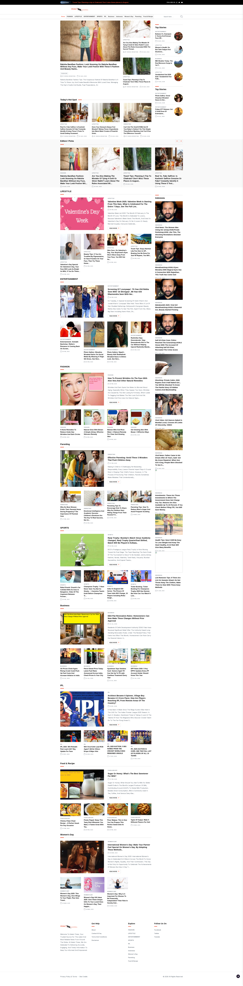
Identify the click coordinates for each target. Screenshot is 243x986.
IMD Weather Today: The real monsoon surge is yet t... (164, 63)
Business (111, 16)
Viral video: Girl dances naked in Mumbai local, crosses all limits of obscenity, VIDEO (168, 422)
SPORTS (99, 16)
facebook (157, 930)
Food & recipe (148, 16)
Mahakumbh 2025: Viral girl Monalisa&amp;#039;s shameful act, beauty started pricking (168, 307)
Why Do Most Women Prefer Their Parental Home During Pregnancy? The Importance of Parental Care (70, 511)
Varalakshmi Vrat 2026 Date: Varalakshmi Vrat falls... (163, 77)
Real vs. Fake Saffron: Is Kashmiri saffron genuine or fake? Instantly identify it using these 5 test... (108, 2)
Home (63, 16)
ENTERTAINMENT (89, 16)
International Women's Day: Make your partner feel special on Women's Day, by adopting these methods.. (129, 847)
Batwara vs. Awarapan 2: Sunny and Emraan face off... (163, 36)
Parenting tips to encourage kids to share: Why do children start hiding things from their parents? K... (117, 510)
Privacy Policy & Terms (68, 977)
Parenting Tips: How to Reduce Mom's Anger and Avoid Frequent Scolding (140, 509)
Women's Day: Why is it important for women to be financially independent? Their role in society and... (117, 898)
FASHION (70, 16)
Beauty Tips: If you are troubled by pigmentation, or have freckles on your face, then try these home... (94, 258)
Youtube (157, 937)
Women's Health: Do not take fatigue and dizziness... (163, 50)
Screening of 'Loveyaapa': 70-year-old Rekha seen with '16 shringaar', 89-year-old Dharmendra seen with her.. (128, 291)
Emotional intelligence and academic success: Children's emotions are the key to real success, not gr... (94, 515)
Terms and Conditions (99, 937)
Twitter (156, 933)
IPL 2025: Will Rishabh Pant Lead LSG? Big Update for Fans (68, 749)
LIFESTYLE (78, 16)
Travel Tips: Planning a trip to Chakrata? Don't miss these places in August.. (136, 82)
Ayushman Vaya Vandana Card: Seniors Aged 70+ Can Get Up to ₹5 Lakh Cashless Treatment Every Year (117, 673)
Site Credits (83, 977)
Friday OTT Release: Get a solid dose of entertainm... (164, 111)
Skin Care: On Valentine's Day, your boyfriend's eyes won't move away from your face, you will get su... (117, 254)
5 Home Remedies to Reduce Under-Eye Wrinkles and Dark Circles (70, 432)
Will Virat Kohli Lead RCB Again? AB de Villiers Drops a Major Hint (93, 749)
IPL (105, 16)
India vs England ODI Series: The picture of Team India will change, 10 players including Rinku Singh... (117, 593)
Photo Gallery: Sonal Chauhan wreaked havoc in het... (162, 98)
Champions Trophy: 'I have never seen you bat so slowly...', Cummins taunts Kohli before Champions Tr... (94, 591)
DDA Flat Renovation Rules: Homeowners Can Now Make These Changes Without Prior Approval (128, 618)
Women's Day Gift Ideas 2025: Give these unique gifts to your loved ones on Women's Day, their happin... (93, 902)
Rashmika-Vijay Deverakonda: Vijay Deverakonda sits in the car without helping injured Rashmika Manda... (141, 342)
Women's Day (129, 16)
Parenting (138, 16)
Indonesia (119, 16)
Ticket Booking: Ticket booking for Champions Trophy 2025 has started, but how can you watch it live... (141, 591)
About (94, 930)
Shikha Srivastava (70, 76)
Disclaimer (95, 940)
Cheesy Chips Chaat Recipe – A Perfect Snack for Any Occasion (69, 823)
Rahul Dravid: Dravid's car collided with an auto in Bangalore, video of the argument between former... (70, 592)
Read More (113, 228)
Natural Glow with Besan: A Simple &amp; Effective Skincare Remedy (93, 432)
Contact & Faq (96, 933)
